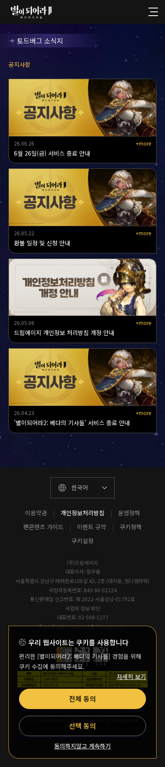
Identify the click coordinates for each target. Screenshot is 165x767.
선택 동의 (82, 725)
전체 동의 (82, 698)
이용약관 (36, 513)
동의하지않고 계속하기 (82, 746)
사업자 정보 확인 (82, 608)
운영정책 (129, 513)
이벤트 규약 (91, 526)
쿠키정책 (131, 526)
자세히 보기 (131, 676)
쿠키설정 (83, 540)
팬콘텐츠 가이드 (43, 526)
